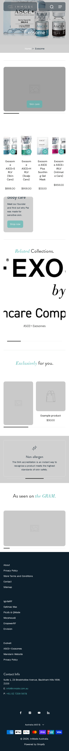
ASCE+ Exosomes (13, 648)
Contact (8, 581)
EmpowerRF (10, 623)
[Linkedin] (48, 713)
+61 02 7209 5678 (16, 693)
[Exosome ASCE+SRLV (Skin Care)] (10, 146)
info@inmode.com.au (17, 688)
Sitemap (8, 587)
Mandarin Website (13, 654)
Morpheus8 (10, 617)
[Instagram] (30, 713)
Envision (8, 628)
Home (28, 48)
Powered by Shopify (34, 744)
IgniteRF (8, 601)
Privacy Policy (11, 570)
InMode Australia (39, 738)
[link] (34, 104)
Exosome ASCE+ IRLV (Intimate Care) (59, 168)
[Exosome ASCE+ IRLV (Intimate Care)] (59, 146)
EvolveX (7, 643)
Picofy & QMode (12, 612)
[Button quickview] (13, 152)
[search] (52, 6)
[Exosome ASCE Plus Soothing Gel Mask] (42, 146)
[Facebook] (21, 713)
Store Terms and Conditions (18, 576)
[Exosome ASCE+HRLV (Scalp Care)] (26, 146)
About (7, 565)
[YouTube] (39, 713)
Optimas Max (10, 606)
